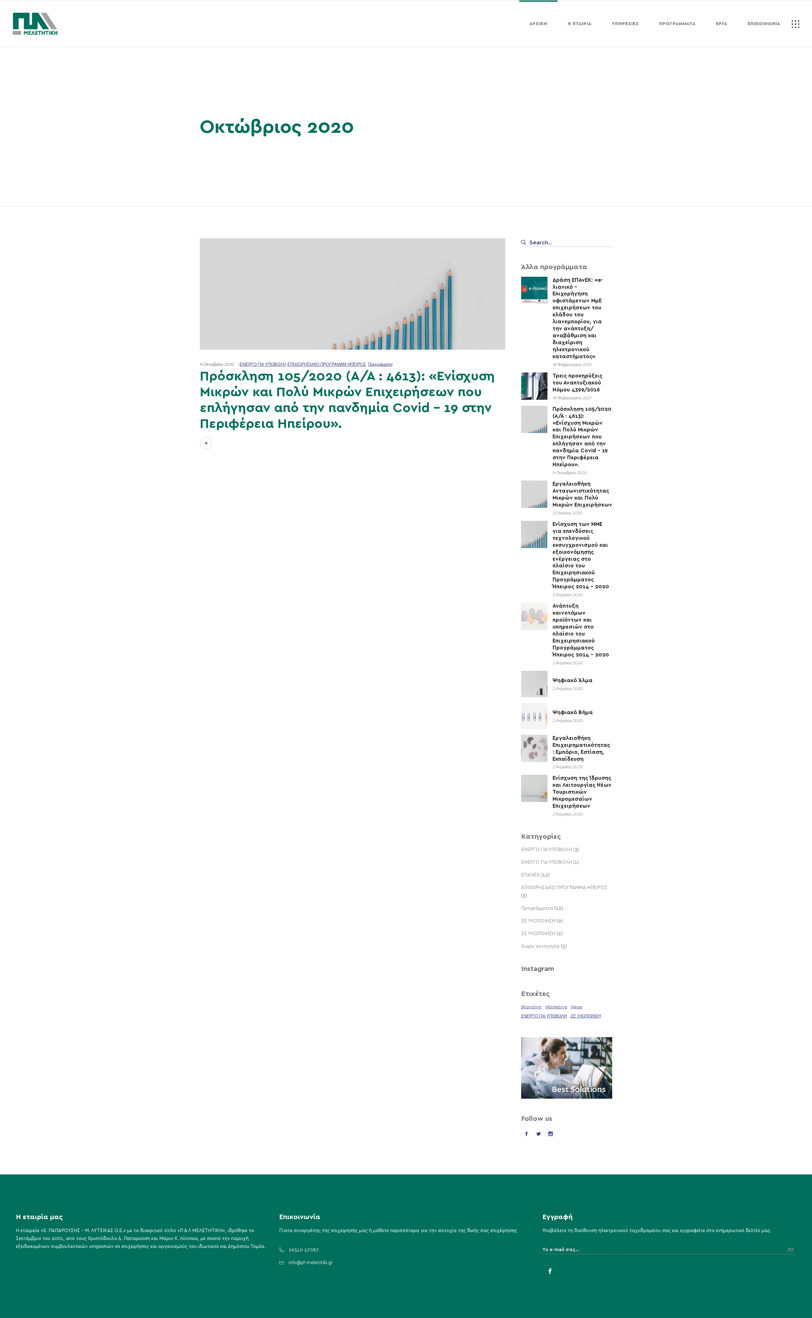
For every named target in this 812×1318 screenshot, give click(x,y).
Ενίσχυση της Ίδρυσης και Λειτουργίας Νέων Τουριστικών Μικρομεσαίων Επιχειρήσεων (582, 792)
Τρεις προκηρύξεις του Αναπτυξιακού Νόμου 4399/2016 (577, 382)
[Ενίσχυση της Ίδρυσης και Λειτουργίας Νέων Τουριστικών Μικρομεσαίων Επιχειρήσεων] (534, 788)
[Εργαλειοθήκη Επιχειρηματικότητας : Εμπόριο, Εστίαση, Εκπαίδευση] (534, 748)
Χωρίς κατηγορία (540, 946)
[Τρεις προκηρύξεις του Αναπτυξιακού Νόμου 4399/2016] (534, 385)
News (576, 1006)
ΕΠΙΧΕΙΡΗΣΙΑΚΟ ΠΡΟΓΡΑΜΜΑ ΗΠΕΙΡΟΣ (326, 364)
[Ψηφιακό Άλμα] (534, 684)
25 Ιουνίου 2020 (567, 512)
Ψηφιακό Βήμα (573, 712)
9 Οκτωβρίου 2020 (217, 364)
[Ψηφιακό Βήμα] (534, 716)
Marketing (556, 1006)
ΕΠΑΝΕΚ (530, 875)
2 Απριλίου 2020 (568, 594)
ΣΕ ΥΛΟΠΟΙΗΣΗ (538, 921)
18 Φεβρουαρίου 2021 (572, 364)
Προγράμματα (380, 364)
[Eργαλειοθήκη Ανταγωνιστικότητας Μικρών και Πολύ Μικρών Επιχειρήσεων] (534, 494)
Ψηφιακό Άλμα (573, 680)
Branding (531, 1006)
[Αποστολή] (792, 1247)
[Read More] (206, 443)
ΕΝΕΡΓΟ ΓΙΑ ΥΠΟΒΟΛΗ (262, 364)
